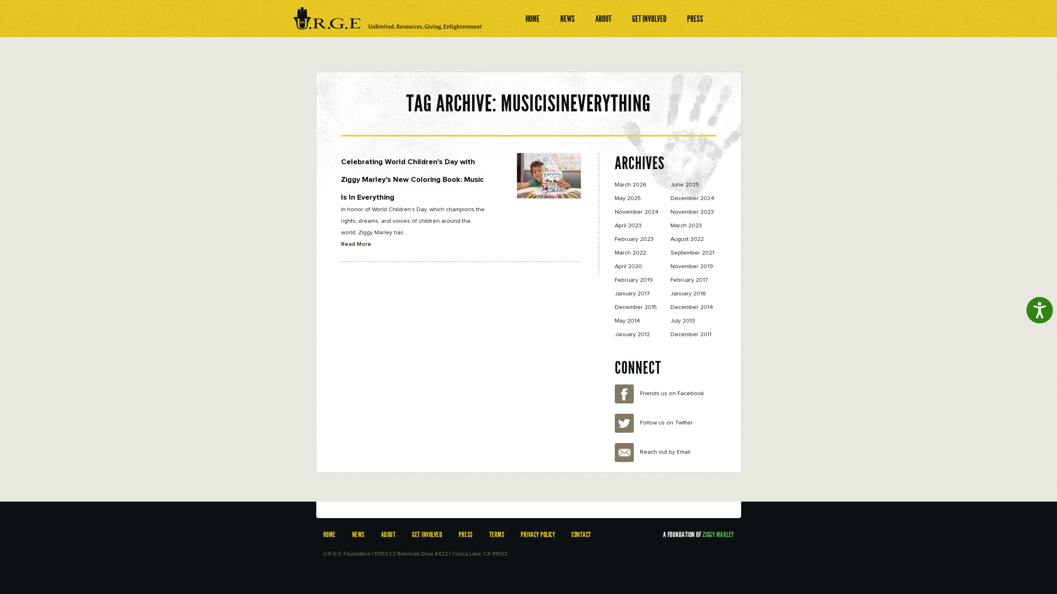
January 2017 (632, 294)
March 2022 (630, 253)
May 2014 (627, 321)
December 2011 (691, 334)
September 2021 (692, 253)
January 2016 (688, 294)
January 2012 (632, 334)
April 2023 (628, 226)
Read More (356, 244)
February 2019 (634, 280)
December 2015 (636, 307)
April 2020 (628, 266)
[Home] (388, 19)
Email (624, 452)
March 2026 (631, 185)
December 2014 (692, 307)
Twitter (624, 423)
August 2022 (687, 239)
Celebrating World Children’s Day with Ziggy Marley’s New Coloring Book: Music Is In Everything (412, 179)
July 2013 (683, 321)
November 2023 (692, 212)
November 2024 (637, 212)
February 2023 (634, 239)
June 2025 (685, 185)
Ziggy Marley (718, 534)
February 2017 (689, 280)
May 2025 (628, 198)
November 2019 (692, 266)
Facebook (624, 393)
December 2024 (692, 198)
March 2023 (686, 226)
